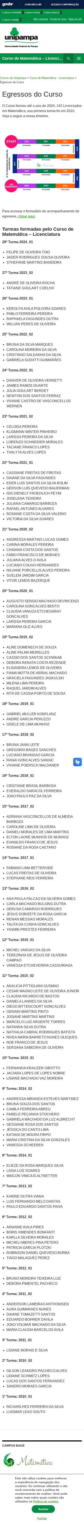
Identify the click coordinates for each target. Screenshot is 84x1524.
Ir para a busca (53, 12)
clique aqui (26, 216)
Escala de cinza (58, 19)
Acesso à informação (65, 4)
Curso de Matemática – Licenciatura (32, 58)
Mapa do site (75, 19)
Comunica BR (33, 4)
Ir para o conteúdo (12, 12)
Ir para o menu (33, 12)
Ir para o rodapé (11, 19)
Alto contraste (41, 19)
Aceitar (43, 1509)
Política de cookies (45, 1501)
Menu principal (79, 58)
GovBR (7, 4)
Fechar (42, 1518)
